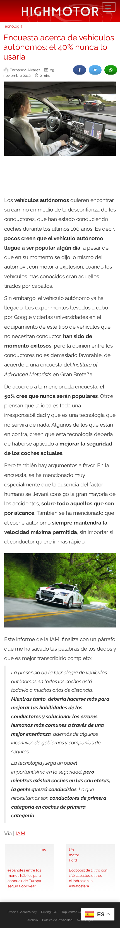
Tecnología (13, 26)
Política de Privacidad (57, 920)
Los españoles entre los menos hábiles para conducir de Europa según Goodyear (27, 867)
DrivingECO (49, 912)
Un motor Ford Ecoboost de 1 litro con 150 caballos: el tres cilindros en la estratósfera (88, 867)
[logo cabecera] (60, 11)
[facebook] (79, 70)
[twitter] (95, 70)
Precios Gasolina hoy (22, 912)
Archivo (32, 920)
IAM (20, 833)
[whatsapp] (110, 70)
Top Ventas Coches (74, 912)
